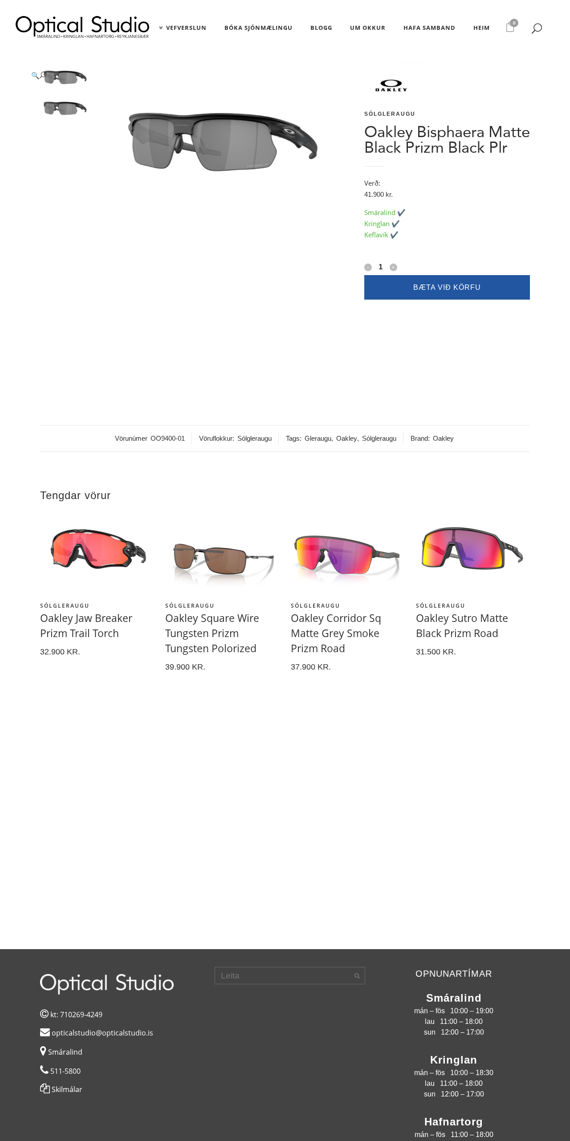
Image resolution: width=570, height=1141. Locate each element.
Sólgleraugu (389, 114)
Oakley (346, 438)
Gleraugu (318, 438)
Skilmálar (66, 1089)
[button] (187, 75)
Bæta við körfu (447, 287)
